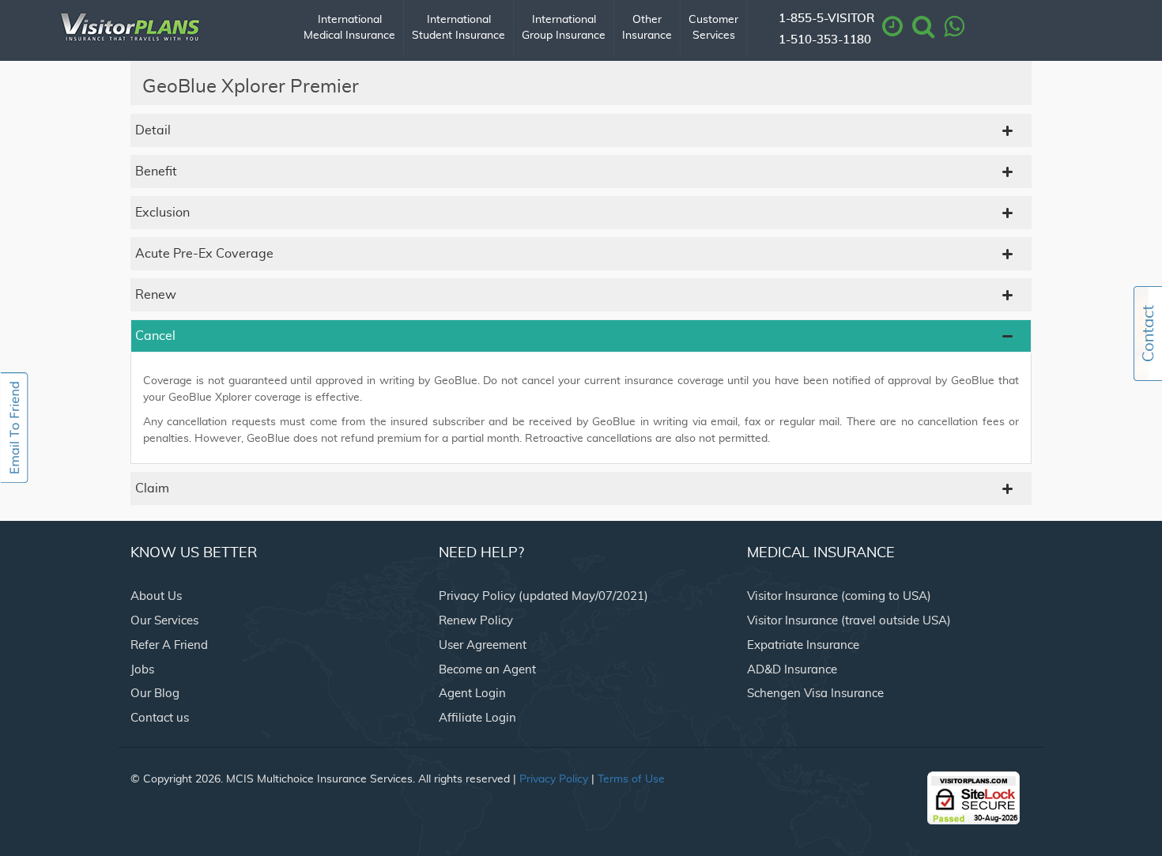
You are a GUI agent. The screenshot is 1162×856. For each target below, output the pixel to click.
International (349, 27)
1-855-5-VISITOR (826, 19)
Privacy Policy (553, 779)
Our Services (164, 621)
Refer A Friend (169, 645)
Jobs (142, 670)
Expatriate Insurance (803, 645)
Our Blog (154, 694)
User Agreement (482, 645)
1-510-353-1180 (825, 40)
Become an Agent (487, 670)
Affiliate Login (477, 718)
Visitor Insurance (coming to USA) (839, 596)
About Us (156, 596)
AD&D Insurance (792, 670)
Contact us (159, 718)
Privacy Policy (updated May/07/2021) (543, 596)
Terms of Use (631, 779)
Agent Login (472, 694)
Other (647, 27)
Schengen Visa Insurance (815, 694)
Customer (713, 27)
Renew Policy (476, 621)
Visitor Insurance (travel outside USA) (849, 621)
